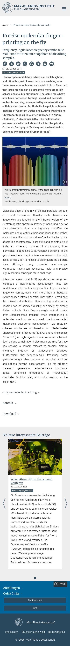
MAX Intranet (35, 600)
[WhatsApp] (31, 63)
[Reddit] (18, 63)
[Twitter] (24, 63)
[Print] (51, 63)
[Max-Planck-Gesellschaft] (21, 622)
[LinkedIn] (11, 63)
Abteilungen (12, 588)
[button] (65, 182)
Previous (4, 504)
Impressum (11, 631)
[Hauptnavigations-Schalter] (64, 8)
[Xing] (38, 63)
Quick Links (11, 593)
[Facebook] (4, 63)
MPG (35, 608)
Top (63, 584)
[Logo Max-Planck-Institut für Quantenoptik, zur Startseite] (28, 7)
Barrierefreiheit (56, 631)
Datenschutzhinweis (33, 631)
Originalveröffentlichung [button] (19, 392)
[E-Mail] (44, 63)
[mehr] (8, 197)
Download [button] (9, 413)
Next (65, 504)
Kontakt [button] (8, 403)
